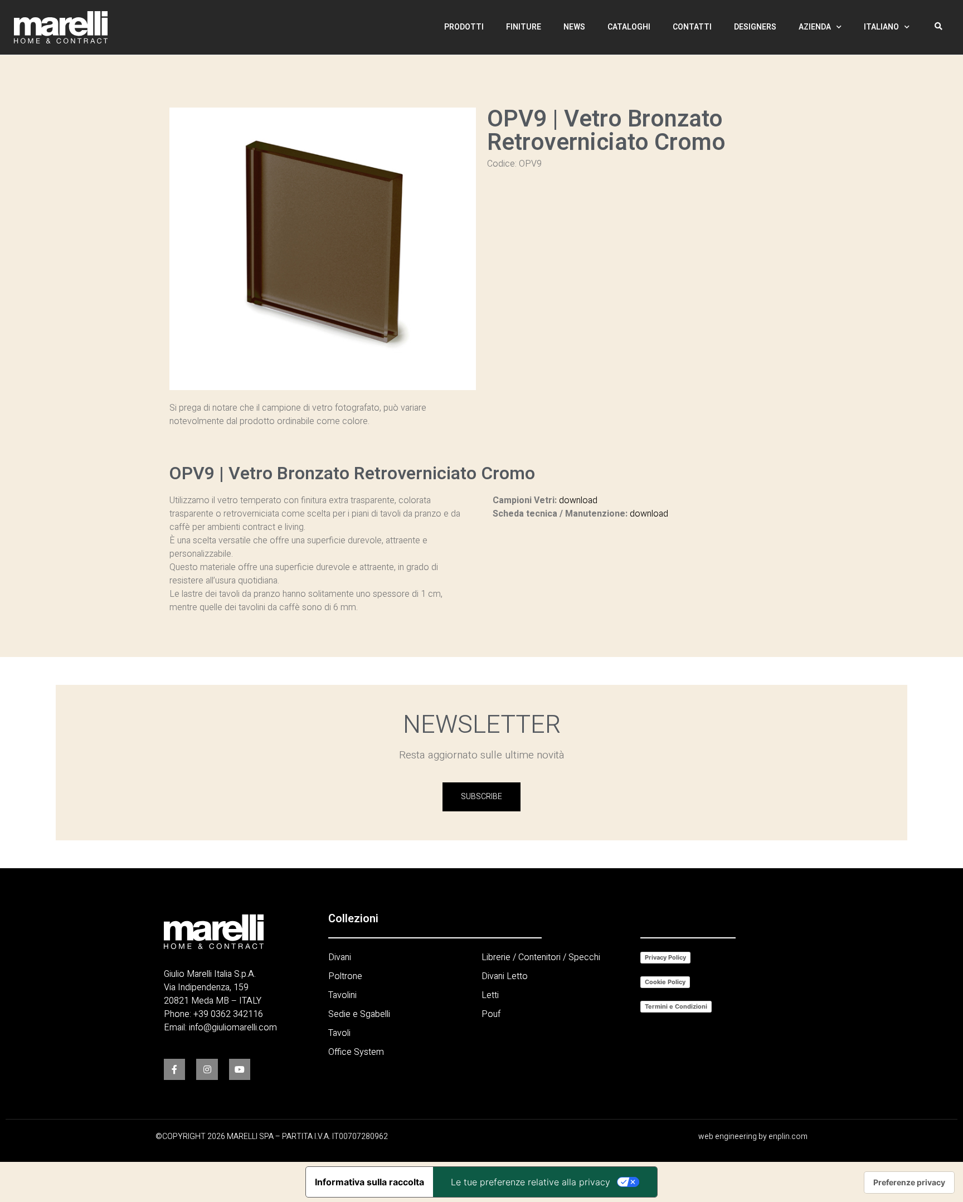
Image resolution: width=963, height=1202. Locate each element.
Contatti (692, 27)
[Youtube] (239, 1069)
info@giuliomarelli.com (233, 1027)
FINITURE (523, 27)
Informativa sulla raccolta (369, 1182)
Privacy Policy (665, 957)
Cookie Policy (665, 982)
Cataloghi (628, 27)
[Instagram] (206, 1069)
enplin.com (788, 1136)
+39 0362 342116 (228, 1014)
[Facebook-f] (174, 1069)
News (574, 27)
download (578, 500)
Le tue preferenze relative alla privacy (530, 1182)
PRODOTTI (464, 27)
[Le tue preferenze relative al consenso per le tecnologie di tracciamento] (909, 1182)
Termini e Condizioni (676, 1006)
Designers (755, 27)
